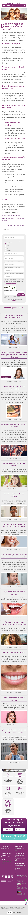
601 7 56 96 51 (14, 837)
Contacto (17, 867)
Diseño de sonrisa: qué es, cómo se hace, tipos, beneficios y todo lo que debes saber (14, 354)
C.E (7, 245)
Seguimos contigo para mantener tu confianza (8, 811)
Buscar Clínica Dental (5, 848)
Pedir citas (8, 829)
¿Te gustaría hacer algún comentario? (16, 225)
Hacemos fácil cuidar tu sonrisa (20, 793)
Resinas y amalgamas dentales (14, 652)
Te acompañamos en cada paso (8, 780)
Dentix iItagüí (20, 849)
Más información (17, 912)
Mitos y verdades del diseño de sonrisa (11, 215)
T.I (7, 247)
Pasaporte (9, 250)
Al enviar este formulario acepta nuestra (14, 282)
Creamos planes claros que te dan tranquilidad (8, 794)
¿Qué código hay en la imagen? (10, 290)
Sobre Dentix (18, 868)
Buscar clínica (19, 829)
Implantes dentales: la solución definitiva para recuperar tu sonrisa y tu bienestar (22, 894)
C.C (8, 243)
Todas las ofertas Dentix (20, 860)
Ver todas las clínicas (5, 849)
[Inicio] (14, 3)
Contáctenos (14, 300)
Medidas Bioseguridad (20, 865)
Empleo (16, 869)
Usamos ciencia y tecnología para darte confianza (20, 781)
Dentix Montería (20, 848)
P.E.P (8, 248)
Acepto (9, 912)
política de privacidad (11, 283)
